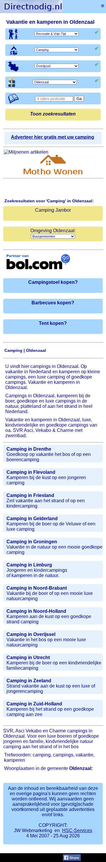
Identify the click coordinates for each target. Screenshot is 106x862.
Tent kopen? (53, 323)
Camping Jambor (53, 210)
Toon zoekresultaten (53, 113)
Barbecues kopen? (53, 302)
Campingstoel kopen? (53, 282)
